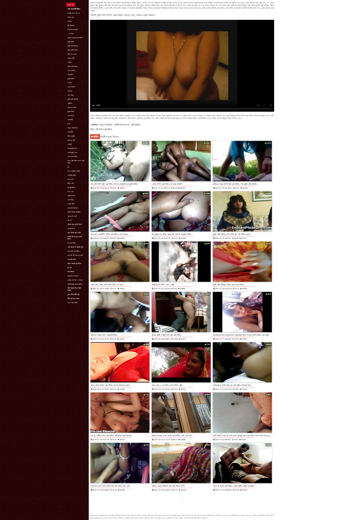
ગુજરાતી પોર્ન (72, 216)
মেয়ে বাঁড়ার (71, 95)
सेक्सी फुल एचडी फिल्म (75, 224)
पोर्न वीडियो (71, 272)
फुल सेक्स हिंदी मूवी (73, 294)
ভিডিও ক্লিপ (136, 2)
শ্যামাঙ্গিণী (70, 74)
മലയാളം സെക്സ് (75, 284)
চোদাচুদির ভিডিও (72, 175)
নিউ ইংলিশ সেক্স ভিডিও (104, 129)
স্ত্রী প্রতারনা (71, 25)
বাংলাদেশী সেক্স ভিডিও (74, 251)
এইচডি (69, 62)
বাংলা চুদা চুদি (71, 140)
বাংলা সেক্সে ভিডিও (73, 303)
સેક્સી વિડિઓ (73, 208)
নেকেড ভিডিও (71, 204)
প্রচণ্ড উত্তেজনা (72, 128)
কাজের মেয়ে (71, 17)
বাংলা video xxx (74, 171)
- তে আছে (71, 34)
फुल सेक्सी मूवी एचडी (74, 232)
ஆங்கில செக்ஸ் (73, 276)
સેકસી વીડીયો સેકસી (75, 255)
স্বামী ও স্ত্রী (71, 58)
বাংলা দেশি (70, 179)
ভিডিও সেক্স (71, 183)
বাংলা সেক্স (70, 191)
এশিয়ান (70, 21)
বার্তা (69, 124)
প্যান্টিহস (70, 103)
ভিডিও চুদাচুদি (71, 136)
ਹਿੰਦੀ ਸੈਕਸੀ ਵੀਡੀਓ (74, 212)
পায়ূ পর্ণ (70, 220)
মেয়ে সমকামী (71, 70)
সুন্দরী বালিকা (71, 42)
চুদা (68, 167)
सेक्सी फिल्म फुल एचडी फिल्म (75, 238)
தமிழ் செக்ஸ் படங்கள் (75, 280)
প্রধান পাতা (71, 5)
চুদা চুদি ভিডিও (71, 187)
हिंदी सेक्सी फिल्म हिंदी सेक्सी (74, 289)
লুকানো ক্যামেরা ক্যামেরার (75, 38)
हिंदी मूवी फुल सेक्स (73, 298)
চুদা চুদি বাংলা (71, 228)
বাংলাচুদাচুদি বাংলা (72, 148)
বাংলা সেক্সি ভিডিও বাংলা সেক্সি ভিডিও (76, 162)
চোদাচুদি (70, 144)
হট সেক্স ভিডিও (72, 243)
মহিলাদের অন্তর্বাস (73, 29)
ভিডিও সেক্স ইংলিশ (249, 5)
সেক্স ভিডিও (71, 200)
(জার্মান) (70, 91)
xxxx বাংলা (71, 196)
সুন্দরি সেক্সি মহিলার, (73, 50)
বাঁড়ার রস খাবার (72, 54)
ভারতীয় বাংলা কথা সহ (74, 13)
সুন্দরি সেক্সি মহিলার (73, 46)
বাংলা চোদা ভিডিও (72, 156)
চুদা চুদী (69, 267)
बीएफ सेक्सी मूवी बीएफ (74, 263)
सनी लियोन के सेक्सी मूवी (75, 247)
